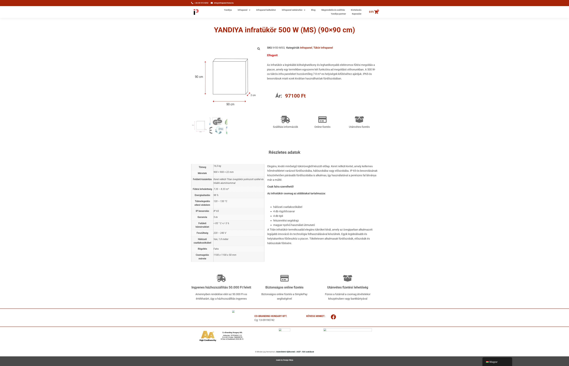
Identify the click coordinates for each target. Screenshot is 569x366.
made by (279, 360)
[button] (258, 48)
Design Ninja (288, 360)
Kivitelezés (356, 10)
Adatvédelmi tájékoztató (285, 352)
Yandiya (228, 10)
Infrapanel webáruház (292, 10)
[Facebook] (333, 317)
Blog (313, 10)
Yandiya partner (338, 14)
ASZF (299, 352)
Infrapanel (242, 10)
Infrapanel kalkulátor (266, 10)
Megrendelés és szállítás (333, 10)
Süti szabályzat (308, 352)
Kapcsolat (356, 14)
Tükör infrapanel (323, 47)
